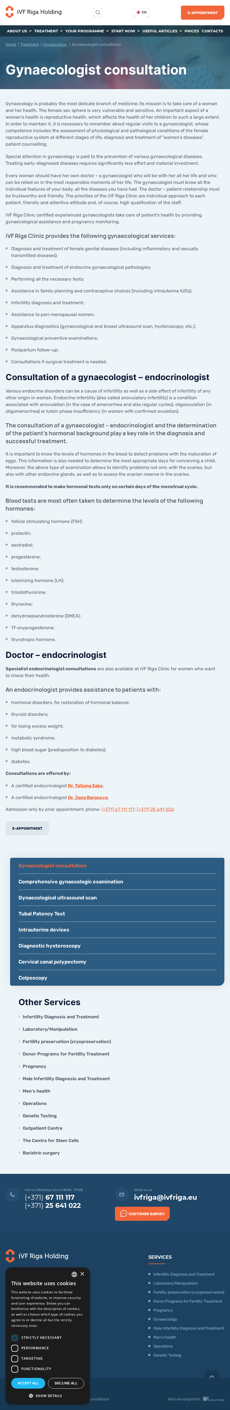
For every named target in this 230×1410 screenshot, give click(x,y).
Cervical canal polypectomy (52, 962)
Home (11, 44)
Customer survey (147, 1214)
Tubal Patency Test (42, 914)
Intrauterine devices (44, 930)
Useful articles (160, 31)
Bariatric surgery (41, 1153)
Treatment (46, 31)
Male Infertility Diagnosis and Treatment (66, 1078)
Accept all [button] (28, 1383)
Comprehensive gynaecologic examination (71, 882)
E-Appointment (203, 13)
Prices (192, 31)
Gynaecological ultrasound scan (58, 898)
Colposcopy (33, 978)
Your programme (85, 31)
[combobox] (74, 1274)
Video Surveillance (92, 1399)
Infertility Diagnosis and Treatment (61, 1016)
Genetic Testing (40, 1115)
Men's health (36, 1091)
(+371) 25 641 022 (155, 809)
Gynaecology (55, 44)
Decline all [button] (66, 1383)
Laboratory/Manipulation (50, 1029)
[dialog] (48, 1335)
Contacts (212, 31)
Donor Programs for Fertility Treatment (66, 1054)
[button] (47, 1395)
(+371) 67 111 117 (117, 809)
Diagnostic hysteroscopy (50, 946)
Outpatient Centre (42, 1128)
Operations (35, 1103)
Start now (123, 31)
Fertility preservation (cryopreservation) (67, 1041)
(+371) (50, 1197)
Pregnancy (34, 1066)
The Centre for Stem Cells (51, 1140)
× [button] (82, 1274)
